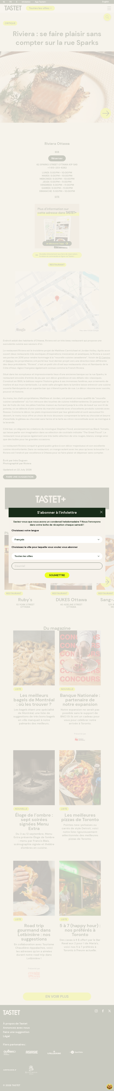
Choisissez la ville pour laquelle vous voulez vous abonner (45, 547)
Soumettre (57, 575)
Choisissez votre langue (25, 530)
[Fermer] (101, 512)
